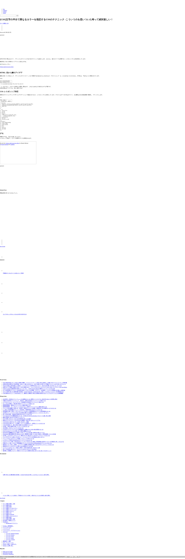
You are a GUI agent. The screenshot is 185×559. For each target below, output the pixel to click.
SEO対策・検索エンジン (9, 520)
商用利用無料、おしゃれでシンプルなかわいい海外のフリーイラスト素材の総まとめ (25, 406)
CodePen (12, 144)
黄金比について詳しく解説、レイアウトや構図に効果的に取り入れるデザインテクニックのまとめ (28, 444)
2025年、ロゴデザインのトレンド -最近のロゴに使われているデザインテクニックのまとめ (26, 435)
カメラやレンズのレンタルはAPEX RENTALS (15, 314)
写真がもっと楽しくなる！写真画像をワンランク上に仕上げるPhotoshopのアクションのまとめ (27, 443)
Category (5, 10)
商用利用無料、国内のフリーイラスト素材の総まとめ (17, 405)
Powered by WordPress (8, 554)
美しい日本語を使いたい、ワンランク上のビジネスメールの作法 (19, 449)
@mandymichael (4, 144)
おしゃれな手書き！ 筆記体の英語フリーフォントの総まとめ (18, 403)
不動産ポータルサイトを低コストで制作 (13, 273)
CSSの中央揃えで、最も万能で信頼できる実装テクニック (18, 425)
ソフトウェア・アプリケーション (11, 530)
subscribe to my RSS (7, 552)
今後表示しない (69, 556)
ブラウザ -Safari (10, 538)
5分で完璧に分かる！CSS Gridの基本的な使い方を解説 (17, 419)
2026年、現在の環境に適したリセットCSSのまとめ (16, 426)
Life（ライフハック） (8, 542)
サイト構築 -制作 (7, 506)
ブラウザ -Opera (10, 536)
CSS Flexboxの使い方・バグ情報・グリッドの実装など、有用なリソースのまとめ (24, 423)
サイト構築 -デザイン (8, 511)
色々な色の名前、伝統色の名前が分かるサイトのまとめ (17, 414)
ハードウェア (6, 529)
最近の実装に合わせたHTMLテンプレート (14, 417)
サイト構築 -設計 (7, 505)
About (4, 13)
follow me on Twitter (8, 551)
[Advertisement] (92, 47)
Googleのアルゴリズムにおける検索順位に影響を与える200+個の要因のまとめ (23, 429)
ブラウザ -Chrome (10, 539)
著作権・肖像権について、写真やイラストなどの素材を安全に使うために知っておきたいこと (27, 450)
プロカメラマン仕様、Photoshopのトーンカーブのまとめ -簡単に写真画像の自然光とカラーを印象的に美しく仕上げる (33, 441)
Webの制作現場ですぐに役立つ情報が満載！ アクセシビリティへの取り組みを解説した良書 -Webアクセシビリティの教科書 (35, 382)
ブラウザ (5, 532)
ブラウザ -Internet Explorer (12, 533)
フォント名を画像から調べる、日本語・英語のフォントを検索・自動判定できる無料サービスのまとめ (29, 408)
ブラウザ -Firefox (10, 535)
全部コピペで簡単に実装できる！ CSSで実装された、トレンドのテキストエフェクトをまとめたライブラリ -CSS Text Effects (35, 387)
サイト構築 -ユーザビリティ (10, 508)
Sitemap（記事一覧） (8, 545)
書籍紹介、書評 (7, 541)
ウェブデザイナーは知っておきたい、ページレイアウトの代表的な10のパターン (24, 437)
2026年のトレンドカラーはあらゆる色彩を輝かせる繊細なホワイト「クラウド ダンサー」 (26, 412)
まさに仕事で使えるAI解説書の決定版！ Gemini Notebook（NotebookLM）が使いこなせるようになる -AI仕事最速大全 (33, 391)
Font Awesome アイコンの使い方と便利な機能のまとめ (17, 431)
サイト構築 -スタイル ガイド (10, 516)
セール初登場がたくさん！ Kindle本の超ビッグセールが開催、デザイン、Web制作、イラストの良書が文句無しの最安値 (34, 390)
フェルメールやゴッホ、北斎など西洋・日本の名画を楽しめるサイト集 (21, 447)
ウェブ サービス (7, 527)
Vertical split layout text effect (7, 66)
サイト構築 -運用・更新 (9, 519)
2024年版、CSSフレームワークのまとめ (13, 428)
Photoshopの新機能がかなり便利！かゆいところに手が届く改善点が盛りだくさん (24, 432)
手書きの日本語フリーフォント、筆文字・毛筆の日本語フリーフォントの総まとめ (24, 400)
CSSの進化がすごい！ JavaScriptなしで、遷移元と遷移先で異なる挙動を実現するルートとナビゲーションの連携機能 (33, 393)
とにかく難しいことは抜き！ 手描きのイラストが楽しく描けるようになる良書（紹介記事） (27, 495)
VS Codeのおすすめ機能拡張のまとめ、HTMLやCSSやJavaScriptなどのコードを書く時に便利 (27, 415)
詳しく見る (76, 556)
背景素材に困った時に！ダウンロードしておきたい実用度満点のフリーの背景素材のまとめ (26, 411)
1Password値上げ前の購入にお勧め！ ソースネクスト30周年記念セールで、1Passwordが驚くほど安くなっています (32, 385)
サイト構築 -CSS (4, 23)
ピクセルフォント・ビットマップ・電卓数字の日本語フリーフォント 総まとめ (23, 402)
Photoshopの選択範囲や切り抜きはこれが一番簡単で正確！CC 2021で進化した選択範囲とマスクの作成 (29, 434)
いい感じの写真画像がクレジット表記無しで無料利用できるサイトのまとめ (22, 409)
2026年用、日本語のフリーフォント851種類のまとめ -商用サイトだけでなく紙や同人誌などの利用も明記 (30, 399)
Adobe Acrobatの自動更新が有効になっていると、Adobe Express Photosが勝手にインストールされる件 (29, 388)
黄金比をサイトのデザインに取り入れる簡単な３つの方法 (18, 446)
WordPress (5, 522)
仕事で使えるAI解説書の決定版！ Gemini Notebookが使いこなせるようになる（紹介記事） (26, 474)
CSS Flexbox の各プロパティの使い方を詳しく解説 (16, 422)
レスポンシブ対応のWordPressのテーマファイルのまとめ (17, 440)
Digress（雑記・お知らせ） (10, 544)
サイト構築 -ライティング (9, 509)
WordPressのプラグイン (12, 523)
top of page (2, 246)
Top (4, 9)
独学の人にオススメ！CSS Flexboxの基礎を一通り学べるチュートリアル (21, 420)
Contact (4, 11)
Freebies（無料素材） (8, 526)
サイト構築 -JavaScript (8, 514)
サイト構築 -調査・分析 (9, 503)
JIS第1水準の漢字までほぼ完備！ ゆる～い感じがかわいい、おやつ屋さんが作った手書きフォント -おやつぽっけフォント (34, 384)
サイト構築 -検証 (7, 517)
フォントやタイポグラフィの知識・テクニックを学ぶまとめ (18, 438)
